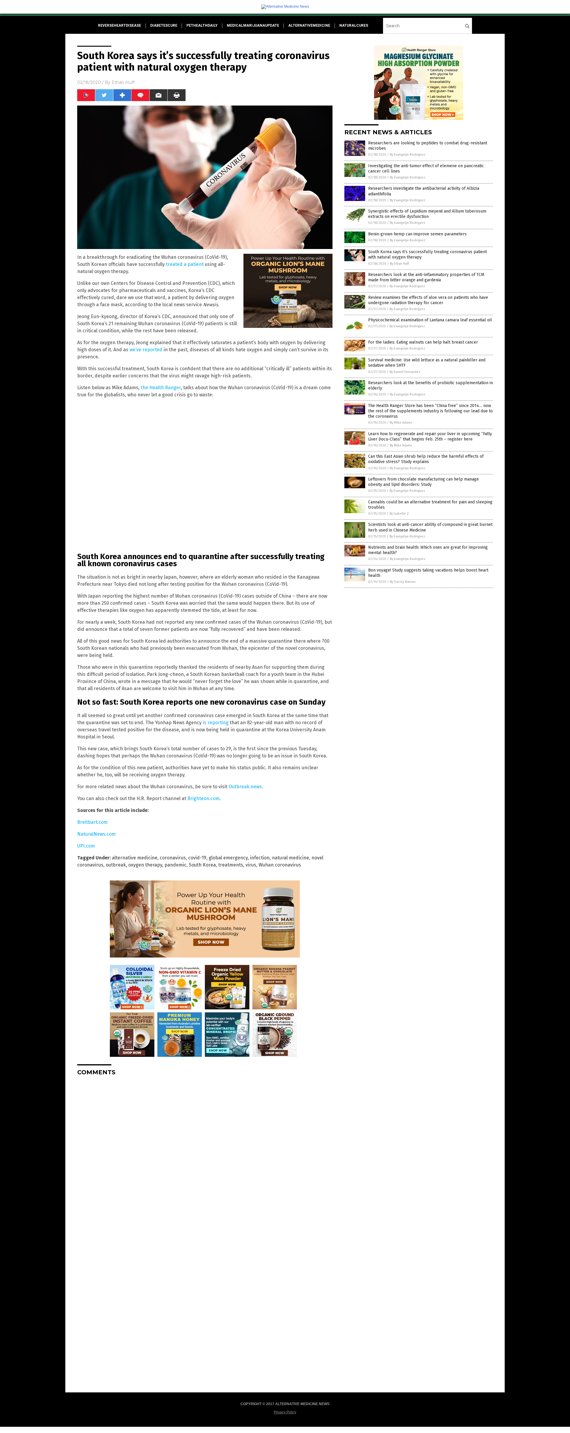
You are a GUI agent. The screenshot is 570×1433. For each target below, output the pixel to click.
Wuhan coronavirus (280, 865)
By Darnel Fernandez (405, 372)
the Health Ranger (161, 387)
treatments (230, 865)
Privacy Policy (285, 1412)
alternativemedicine (309, 25)
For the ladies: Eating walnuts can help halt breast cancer (423, 342)
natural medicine (290, 858)
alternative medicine (134, 858)
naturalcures (353, 25)
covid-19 (197, 858)
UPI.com (86, 846)
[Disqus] (204, 1155)
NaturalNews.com (96, 834)
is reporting (216, 722)
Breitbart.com (92, 822)
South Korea (202, 865)
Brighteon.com (203, 798)
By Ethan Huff (399, 264)
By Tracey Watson (403, 582)
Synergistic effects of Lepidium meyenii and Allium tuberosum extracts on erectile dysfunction (427, 214)
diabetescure (163, 25)
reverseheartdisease (119, 25)
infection (260, 858)
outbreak (116, 865)
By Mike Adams (401, 423)
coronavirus (173, 858)
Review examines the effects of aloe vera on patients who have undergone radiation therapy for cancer (428, 300)
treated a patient (185, 264)
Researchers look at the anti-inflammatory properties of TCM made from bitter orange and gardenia (426, 277)
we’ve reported (145, 349)
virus (251, 865)
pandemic (175, 865)
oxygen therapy (145, 865)
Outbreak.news (245, 786)
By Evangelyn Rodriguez (407, 155)
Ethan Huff (123, 82)
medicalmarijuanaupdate (253, 25)
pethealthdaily (202, 25)
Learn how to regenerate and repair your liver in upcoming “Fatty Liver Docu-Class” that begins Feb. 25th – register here (430, 436)
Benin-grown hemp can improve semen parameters (417, 234)
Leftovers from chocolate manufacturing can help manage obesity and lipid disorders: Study (423, 482)
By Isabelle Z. (400, 514)
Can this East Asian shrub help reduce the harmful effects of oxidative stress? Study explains (426, 459)
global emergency (228, 858)
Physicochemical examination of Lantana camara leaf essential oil (430, 320)
